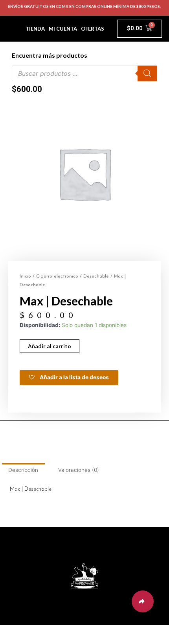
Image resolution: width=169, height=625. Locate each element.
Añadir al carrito (49, 346)
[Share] (143, 601)
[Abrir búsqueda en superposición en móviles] (84, 73)
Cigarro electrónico (57, 276)
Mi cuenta (63, 29)
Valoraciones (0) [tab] (78, 470)
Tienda (35, 29)
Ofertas (92, 29)
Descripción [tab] (23, 470)
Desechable (96, 276)
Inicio (25, 276)
